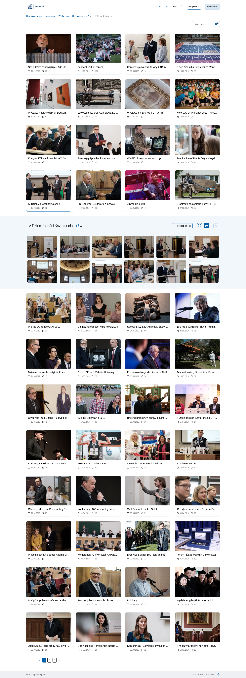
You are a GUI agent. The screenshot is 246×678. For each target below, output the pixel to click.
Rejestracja (212, 6)
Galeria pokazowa (34, 16)
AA (165, 6)
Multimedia (50, 16)
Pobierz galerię (184, 226)
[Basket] (182, 6)
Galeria (174, 6)
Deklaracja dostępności (36, 674)
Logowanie (194, 6)
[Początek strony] (219, 674)
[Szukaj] (216, 24)
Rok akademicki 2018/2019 (84, 16)
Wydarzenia (64, 16)
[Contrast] (160, 6)
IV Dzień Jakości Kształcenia (108, 16)
